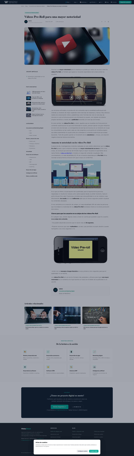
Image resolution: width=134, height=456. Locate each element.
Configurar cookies (82, 451)
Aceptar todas (93, 451)
